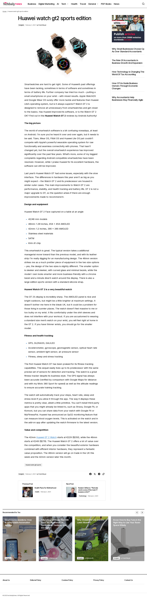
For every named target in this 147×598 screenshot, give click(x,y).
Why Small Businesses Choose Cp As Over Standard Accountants (128, 50)
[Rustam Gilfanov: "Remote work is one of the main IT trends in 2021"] (84, 490)
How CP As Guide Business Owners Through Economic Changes (125, 86)
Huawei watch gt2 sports (33, 465)
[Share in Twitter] (95, 474)
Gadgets (21, 25)
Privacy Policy (98, 580)
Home (4, 11)
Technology (82, 496)
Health (37, 492)
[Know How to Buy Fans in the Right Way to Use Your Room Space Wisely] (127, 538)
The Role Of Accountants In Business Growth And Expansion (127, 61)
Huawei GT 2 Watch (46, 437)
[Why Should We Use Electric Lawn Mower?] (91, 538)
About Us (6, 580)
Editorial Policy (35, 580)
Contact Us (128, 580)
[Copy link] (103, 474)
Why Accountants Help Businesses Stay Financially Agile (127, 98)
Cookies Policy (67, 580)
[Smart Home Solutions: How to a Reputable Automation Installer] (19, 538)
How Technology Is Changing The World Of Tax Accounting (128, 73)
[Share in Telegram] (99, 474)
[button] (143, 4)
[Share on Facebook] (90, 474)
